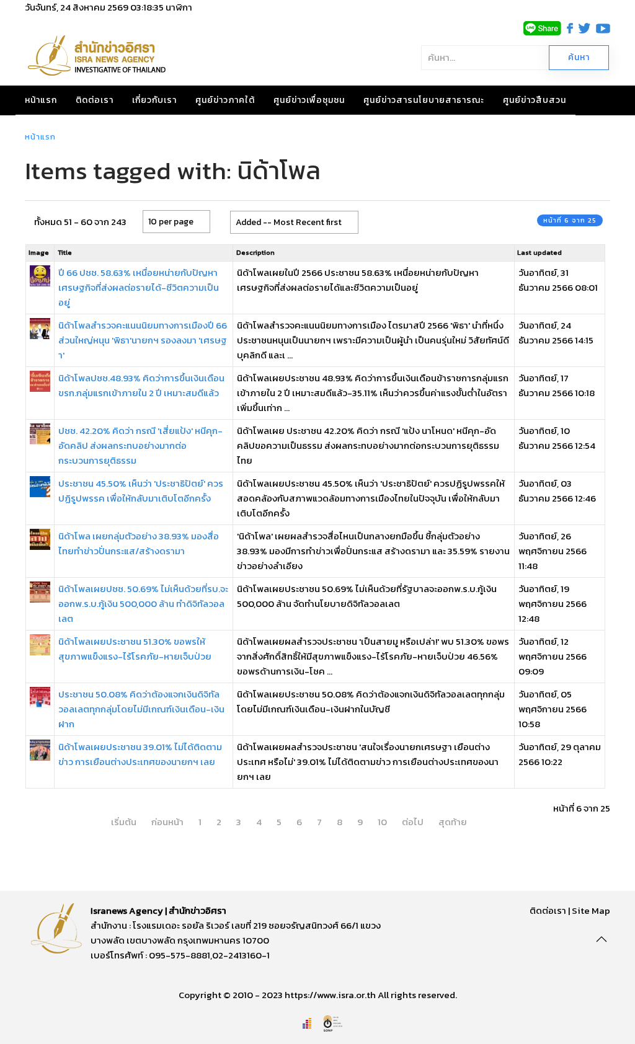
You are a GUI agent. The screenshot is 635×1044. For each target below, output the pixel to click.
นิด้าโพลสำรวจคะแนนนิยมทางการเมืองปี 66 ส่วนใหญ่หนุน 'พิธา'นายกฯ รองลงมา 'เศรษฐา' (142, 340)
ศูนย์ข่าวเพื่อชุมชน (309, 100)
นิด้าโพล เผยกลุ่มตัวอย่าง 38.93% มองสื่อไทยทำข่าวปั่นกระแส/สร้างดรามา (138, 543)
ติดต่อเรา (94, 100)
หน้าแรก (41, 100)
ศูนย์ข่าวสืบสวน (534, 100)
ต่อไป (413, 822)
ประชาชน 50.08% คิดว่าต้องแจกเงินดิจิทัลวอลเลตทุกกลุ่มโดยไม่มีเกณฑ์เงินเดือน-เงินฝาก (141, 709)
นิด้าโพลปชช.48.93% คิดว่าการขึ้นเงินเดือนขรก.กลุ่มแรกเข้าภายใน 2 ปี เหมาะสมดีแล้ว (141, 385)
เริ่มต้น (123, 822)
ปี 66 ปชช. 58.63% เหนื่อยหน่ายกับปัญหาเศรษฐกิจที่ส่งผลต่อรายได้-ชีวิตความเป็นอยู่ (138, 287)
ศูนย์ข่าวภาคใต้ (225, 100)
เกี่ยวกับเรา (154, 100)
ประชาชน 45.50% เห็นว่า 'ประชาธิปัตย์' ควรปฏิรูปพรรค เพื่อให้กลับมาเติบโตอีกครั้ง (140, 490)
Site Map (591, 910)
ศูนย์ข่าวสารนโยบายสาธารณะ (423, 100)
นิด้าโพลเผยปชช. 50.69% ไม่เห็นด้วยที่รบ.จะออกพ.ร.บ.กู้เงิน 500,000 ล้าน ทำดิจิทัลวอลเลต (143, 604)
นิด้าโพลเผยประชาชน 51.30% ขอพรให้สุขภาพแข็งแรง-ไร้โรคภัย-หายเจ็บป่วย (134, 648)
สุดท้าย (452, 822)
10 (382, 822)
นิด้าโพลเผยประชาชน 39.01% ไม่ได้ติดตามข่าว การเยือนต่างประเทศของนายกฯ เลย (140, 754)
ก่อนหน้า (167, 822)
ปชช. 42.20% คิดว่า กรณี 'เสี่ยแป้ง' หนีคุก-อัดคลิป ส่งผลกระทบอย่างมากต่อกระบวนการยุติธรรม (140, 445)
